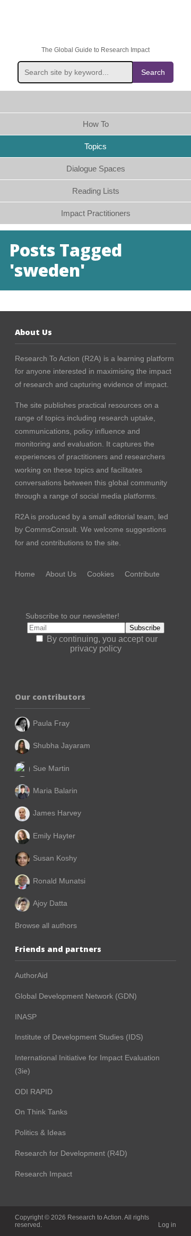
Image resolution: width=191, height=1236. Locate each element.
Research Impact (43, 1174)
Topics (95, 146)
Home (95, 102)
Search (153, 72)
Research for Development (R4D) (71, 1153)
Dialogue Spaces (95, 168)
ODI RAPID (34, 1091)
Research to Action (95, 23)
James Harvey (57, 813)
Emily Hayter (54, 835)
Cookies (100, 574)
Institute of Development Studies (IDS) (79, 1037)
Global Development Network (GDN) (76, 996)
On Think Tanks (41, 1112)
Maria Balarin (55, 790)
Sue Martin (51, 768)
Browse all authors (46, 925)
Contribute (142, 574)
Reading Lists (95, 190)
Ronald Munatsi (59, 881)
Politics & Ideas (40, 1132)
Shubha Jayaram (61, 745)
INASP (26, 1016)
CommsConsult (49, 529)
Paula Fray (51, 723)
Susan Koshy (55, 858)
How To (96, 123)
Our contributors (50, 697)
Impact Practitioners (96, 213)
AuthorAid (31, 975)
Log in (167, 1225)
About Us (61, 574)
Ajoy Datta (50, 903)
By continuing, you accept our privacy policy (101, 643)
